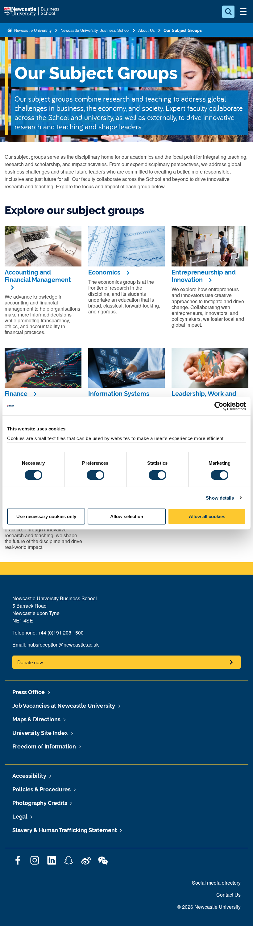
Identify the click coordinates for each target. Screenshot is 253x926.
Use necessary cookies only (46, 516)
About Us (146, 30)
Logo (32, 11)
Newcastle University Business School (95, 30)
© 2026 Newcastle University (209, 906)
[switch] (95, 475)
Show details (220, 497)
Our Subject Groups (183, 30)
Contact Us (228, 894)
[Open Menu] (243, 12)
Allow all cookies (207, 516)
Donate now (30, 662)
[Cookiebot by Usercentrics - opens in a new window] (219, 406)
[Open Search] (228, 12)
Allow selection (126, 516)
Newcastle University (32, 30)
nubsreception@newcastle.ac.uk (63, 644)
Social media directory (216, 882)
